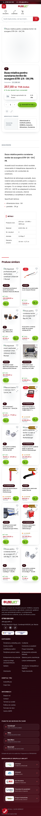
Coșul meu (6, 685)
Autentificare (7, 682)
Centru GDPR (7, 711)
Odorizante (7, 671)
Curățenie (25, 643)
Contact (6, 699)
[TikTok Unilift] (15, 628)
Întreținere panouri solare (11, 652)
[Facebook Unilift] (6, 628)
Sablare (5, 666)
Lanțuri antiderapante (29, 660)
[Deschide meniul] (4, 6)
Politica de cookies (9, 705)
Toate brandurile (27, 671)
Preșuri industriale (27, 649)
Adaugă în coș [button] (6, 303)
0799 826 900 (9, 2)
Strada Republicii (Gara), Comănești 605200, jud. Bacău (20, 624)
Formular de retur (9, 708)
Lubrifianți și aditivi (9, 649)
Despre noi (6, 695)
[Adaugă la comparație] (12, 111)
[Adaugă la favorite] (7, 111)
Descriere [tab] (6, 145)
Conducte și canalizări (29, 646)
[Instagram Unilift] (10, 628)
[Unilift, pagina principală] (23, 6)
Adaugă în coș (28, 104)
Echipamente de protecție (11, 657)
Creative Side (13, 814)
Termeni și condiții (9, 702)
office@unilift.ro (23, 2)
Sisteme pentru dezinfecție (30, 657)
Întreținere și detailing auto (12, 643)
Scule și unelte (8, 646)
